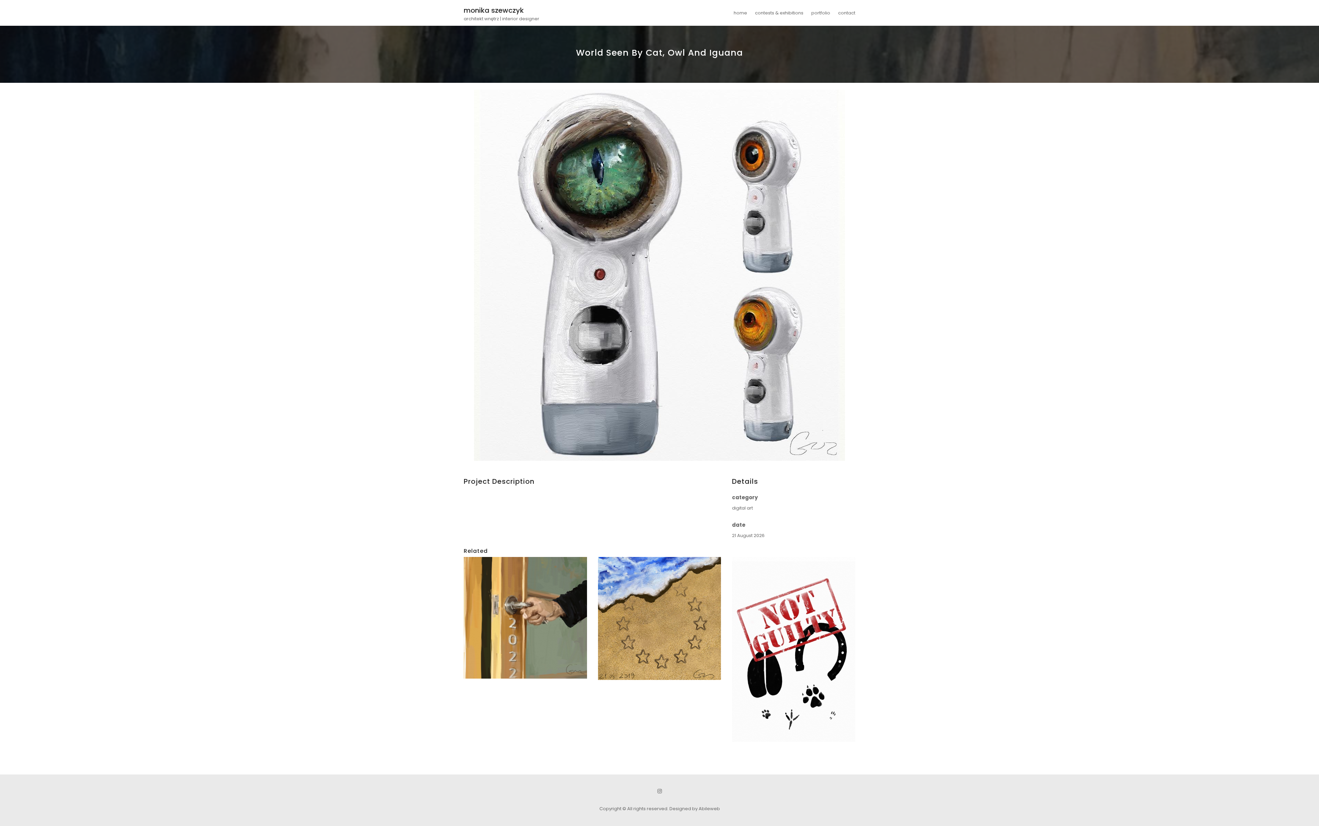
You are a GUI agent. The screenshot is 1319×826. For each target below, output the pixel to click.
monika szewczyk (494, 10)
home (740, 13)
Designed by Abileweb (694, 808)
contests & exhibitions (779, 13)
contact (846, 13)
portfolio (820, 13)
